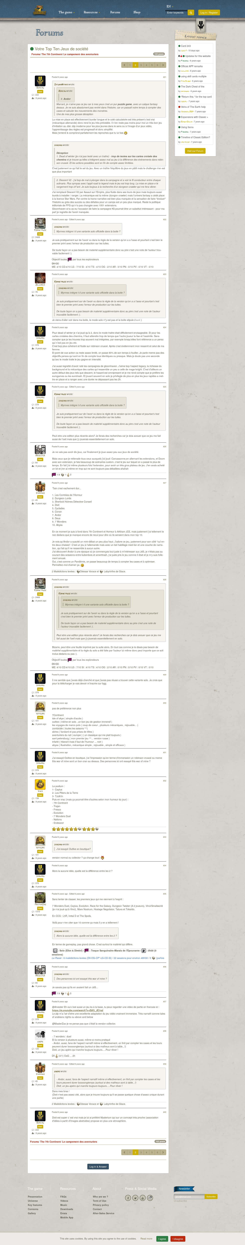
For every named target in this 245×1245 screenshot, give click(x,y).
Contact (97, 1209)
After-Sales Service (103, 1213)
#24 (164, 327)
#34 (164, 865)
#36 (164, 966)
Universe (33, 1200)
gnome (40, 1042)
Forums (115, 12)
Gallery (32, 1213)
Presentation (35, 1196)
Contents (33, 1209)
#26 (164, 446)
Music (63, 1205)
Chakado (40, 493)
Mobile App (66, 1217)
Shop (137, 12)
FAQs (63, 1196)
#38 (164, 1031)
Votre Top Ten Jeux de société (61, 48)
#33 (164, 837)
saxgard (58, 145)
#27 (164, 482)
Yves (40, 791)
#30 (164, 703)
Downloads (66, 1209)
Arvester (40, 455)
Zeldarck (40, 285)
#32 (164, 780)
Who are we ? (100, 1196)
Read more (146, 1238)
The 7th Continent (52, 54)
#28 (164, 579)
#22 (164, 219)
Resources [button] (91, 12)
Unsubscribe (180, 1200)
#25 (164, 386)
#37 (164, 1001)
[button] (170, 6)
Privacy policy (101, 1205)
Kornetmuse (40, 230)
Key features (35, 1205)
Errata (63, 1213)
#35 (164, 893)
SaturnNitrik (61, 84)
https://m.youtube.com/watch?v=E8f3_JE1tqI (77, 1010)
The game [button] (66, 12)
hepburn (40, 713)
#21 (164, 77)
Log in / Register (209, 12)
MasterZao (40, 904)
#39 (164, 1064)
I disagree (178, 1239)
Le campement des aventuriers (81, 54)
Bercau (40, 88)
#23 (164, 274)
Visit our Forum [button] (195, 151)
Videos (64, 1200)
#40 (164, 1112)
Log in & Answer (98, 1166)
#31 (164, 752)
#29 (164, 674)
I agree (162, 1239)
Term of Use (99, 1200)
